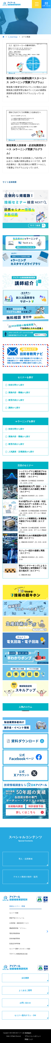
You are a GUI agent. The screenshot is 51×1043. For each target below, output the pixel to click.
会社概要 (25, 978)
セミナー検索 (13, 913)
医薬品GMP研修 (14, 943)
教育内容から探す (16, 400)
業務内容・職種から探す (19, 392)
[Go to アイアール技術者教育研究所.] (3, 37)
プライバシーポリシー (33, 1036)
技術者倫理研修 (14, 938)
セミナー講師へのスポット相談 (19, 949)
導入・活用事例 (25, 859)
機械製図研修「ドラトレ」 (18, 928)
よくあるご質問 (25, 990)
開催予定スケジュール (16, 918)
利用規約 (28, 1033)
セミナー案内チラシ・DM (25, 1015)
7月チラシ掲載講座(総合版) (18, 954)
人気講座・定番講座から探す (21, 452)
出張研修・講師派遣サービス (19, 923)
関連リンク (29, 1039)
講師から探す (14, 408)
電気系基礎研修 (14, 933)
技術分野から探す (16, 385)
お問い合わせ (25, 1003)
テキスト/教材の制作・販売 (25, 877)
